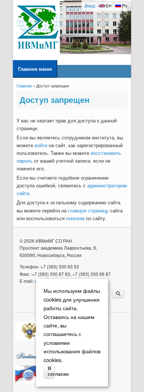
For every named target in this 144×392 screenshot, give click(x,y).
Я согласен (51, 371)
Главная (24, 86)
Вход (90, 5)
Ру (124, 5)
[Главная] (38, 52)
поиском (75, 218)
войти (41, 145)
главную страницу (88, 210)
